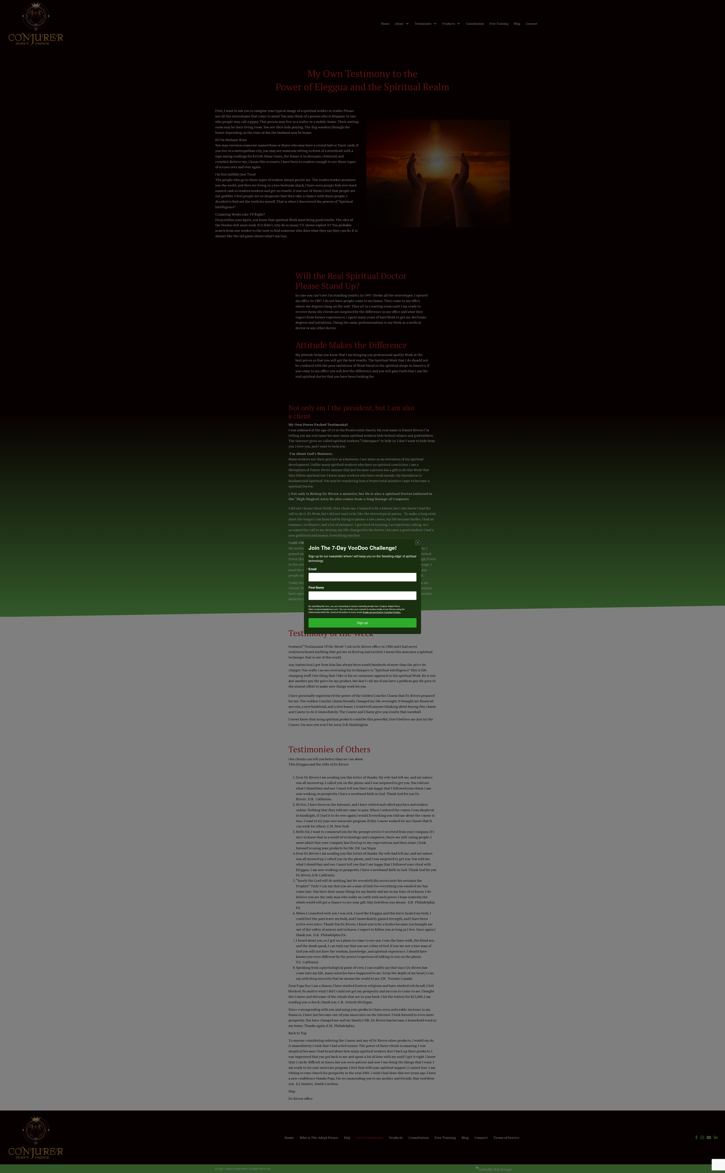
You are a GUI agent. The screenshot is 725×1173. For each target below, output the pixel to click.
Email (312, 569)
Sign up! (362, 623)
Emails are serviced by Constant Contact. (382, 612)
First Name (316, 587)
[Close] (417, 542)
